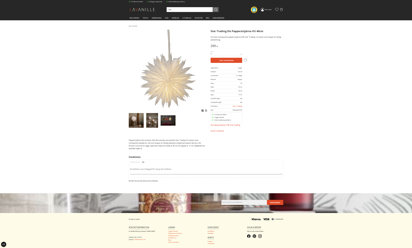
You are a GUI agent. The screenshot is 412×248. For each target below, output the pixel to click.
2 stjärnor (133, 162)
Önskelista (211, 243)
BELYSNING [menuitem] (134, 18)
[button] (277, 9)
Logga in (210, 241)
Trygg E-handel (173, 231)
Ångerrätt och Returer (175, 233)
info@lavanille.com (139, 239)
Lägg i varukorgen (226, 60)
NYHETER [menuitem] (199, 18)
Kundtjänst (211, 231)
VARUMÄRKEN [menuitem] (218, 18)
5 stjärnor (139, 162)
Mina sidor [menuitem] (268, 9)
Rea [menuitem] (207, 18)
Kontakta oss (172, 238)
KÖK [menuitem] (166, 18)
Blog (169, 240)
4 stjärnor (137, 162)
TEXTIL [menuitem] (145, 18)
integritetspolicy (260, 206)
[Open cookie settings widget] (3, 244)
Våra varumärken (173, 242)
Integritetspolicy (173, 236)
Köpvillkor (211, 233)
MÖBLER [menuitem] (175, 18)
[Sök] (216, 9)
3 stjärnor (135, 162)
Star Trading (237, 106)
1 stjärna (131, 162)
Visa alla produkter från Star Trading (225, 125)
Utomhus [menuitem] (186, 18)
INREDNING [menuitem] (157, 18)
